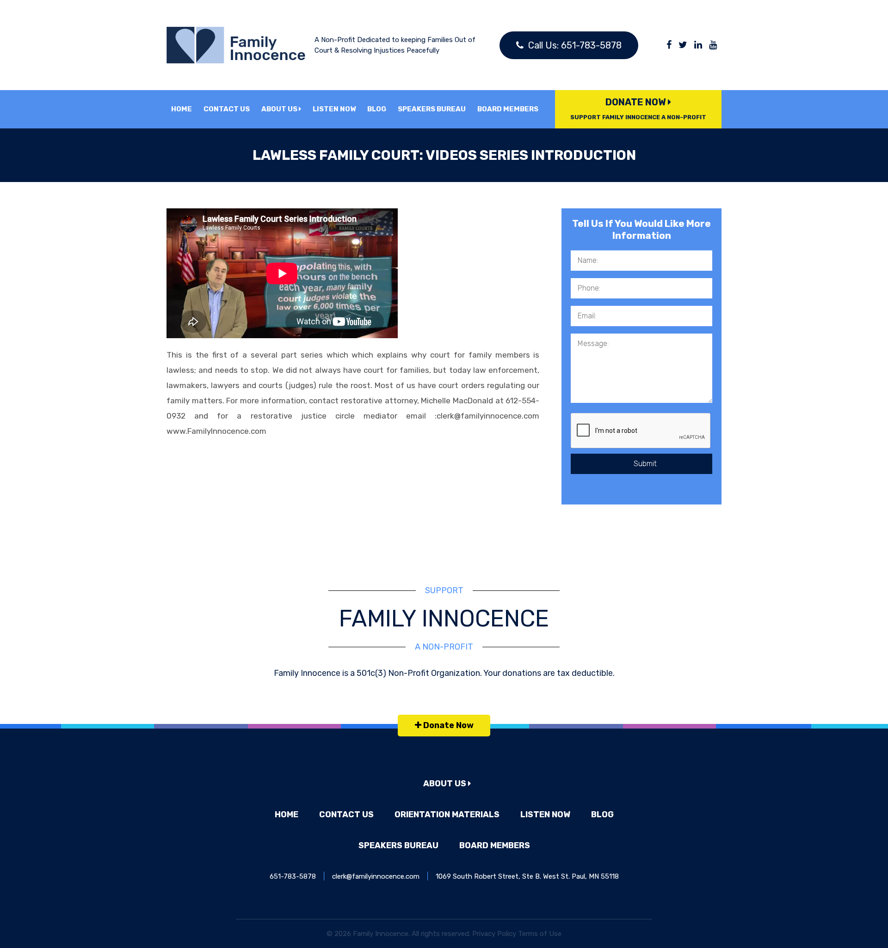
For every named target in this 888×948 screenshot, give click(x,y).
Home (181, 109)
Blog (376, 109)
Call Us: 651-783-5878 (574, 45)
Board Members (507, 109)
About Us (280, 109)
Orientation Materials (447, 814)
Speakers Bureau (432, 109)
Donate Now (638, 109)
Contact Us (227, 109)
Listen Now (334, 109)
